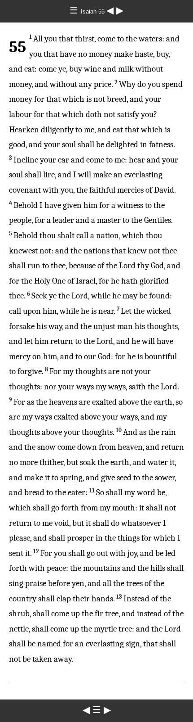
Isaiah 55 (93, 11)
